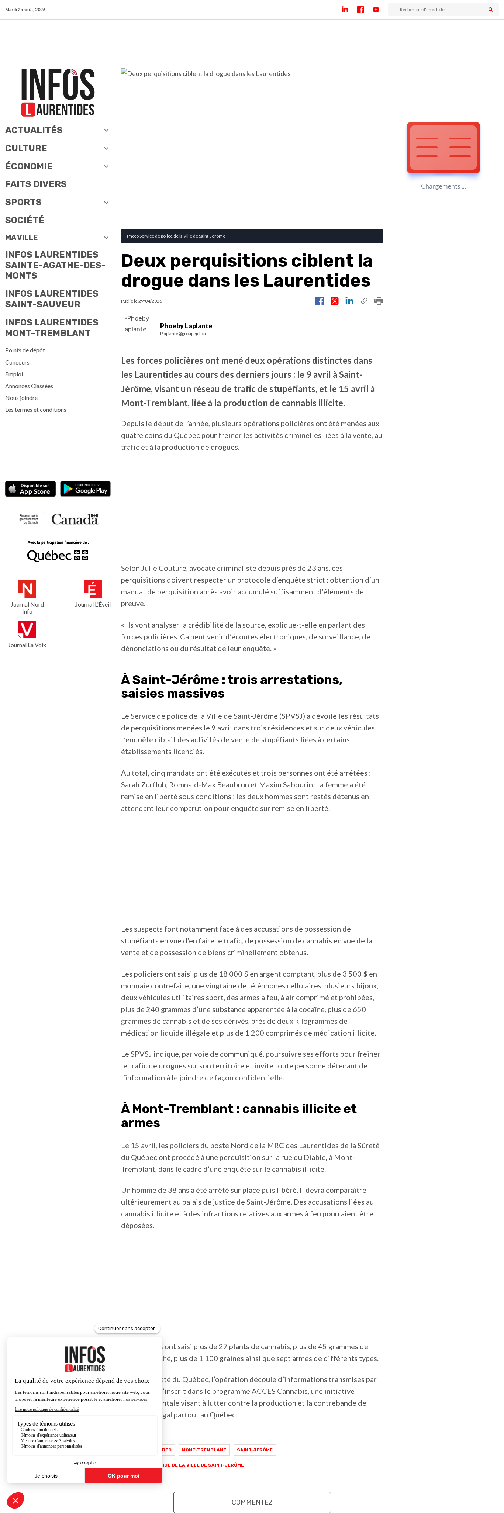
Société (24, 220)
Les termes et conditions (35, 409)
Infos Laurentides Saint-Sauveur (52, 299)
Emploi (14, 373)
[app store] (30, 489)
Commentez (252, 1502)
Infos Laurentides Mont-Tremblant (52, 327)
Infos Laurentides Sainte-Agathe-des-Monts (55, 265)
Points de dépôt (25, 349)
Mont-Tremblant (204, 1449)
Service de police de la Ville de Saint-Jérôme (184, 1465)
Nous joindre (21, 397)
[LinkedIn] (349, 9)
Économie (29, 166)
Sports (23, 202)
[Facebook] (365, 9)
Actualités (34, 130)
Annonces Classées (29, 385)
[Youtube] (380, 9)
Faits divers (36, 184)
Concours (17, 362)
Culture (26, 148)
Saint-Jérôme (255, 1449)
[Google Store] (85, 489)
